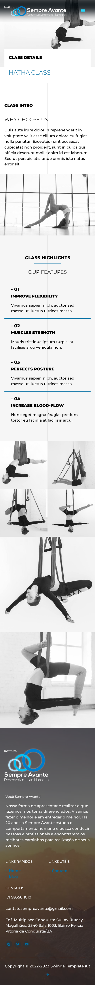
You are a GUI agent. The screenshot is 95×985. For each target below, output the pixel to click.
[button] (83, 10)
